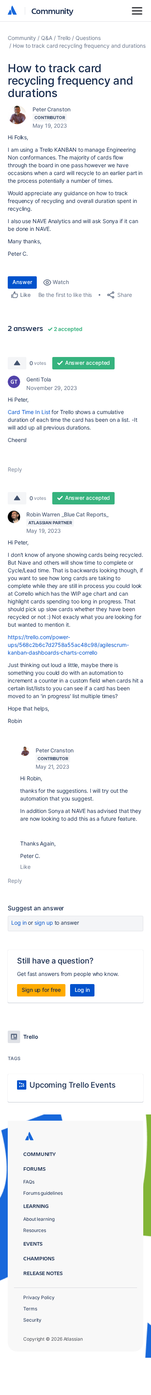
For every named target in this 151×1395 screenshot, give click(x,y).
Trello (64, 38)
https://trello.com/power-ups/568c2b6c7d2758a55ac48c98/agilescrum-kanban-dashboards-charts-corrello (68, 645)
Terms (30, 1309)
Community (52, 10)
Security (32, 1320)
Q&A (46, 38)
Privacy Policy (39, 1297)
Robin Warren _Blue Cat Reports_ (67, 514)
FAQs (28, 1182)
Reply (15, 469)
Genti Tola (38, 379)
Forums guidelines (43, 1193)
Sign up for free (41, 989)
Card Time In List (29, 412)
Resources (34, 1230)
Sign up (43, 922)
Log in (19, 922)
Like (25, 866)
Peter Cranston (51, 109)
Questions (88, 38)
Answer (22, 282)
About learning (39, 1219)
